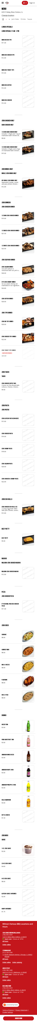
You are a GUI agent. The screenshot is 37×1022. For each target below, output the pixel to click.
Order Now (18, 1018)
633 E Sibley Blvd (6, 986)
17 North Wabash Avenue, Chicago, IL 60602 (17, 955)
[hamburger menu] (3, 3)
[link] (15, 19)
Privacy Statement (21, 1010)
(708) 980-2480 (7, 970)
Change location (8, 15)
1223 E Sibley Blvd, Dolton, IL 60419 (14, 937)
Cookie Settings (7, 1012)
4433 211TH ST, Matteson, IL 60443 (14, 972)
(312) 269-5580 (7, 952)
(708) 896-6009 (7, 935)
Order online (6, 945)
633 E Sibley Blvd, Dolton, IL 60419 (14, 990)
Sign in (32, 3)
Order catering (17, 962)
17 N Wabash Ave (6, 950)
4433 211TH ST (6, 968)
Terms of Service (8, 1010)
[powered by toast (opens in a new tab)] (10, 1005)
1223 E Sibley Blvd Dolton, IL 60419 (11, 933)
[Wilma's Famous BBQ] (7, 2)
